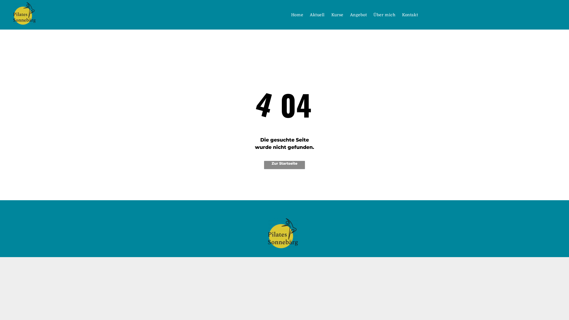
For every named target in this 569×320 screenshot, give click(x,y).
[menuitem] (297, 15)
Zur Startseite (284, 163)
